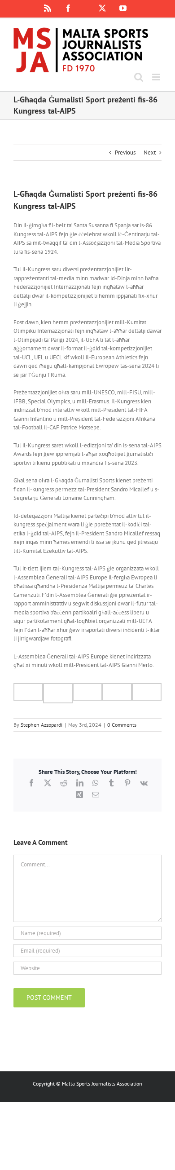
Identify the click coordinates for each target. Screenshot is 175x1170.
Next (150, 152)
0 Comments (121, 724)
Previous (125, 152)
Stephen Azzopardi (41, 724)
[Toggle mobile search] (138, 77)
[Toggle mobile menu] (157, 77)
